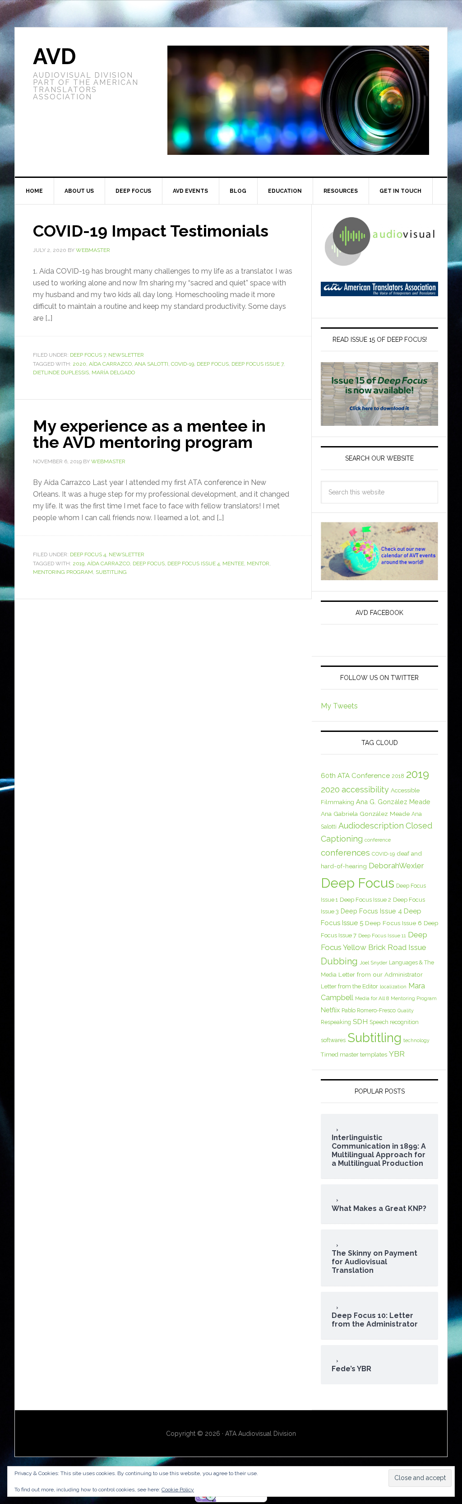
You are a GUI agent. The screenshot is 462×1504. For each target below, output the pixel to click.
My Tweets (339, 706)
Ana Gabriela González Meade (365, 813)
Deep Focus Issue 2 (365, 899)
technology (416, 1040)
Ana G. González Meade (393, 802)
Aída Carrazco (110, 364)
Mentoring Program (63, 572)
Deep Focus (213, 364)
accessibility (365, 789)
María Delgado (113, 372)
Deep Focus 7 (88, 355)
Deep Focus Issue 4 (193, 563)
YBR (397, 1053)
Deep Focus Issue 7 (257, 364)
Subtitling (111, 572)
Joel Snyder (373, 962)
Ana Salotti (151, 364)
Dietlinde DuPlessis (61, 372)
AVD (54, 56)
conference (378, 840)
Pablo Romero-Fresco (369, 1010)
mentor (258, 563)
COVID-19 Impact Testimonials (150, 230)
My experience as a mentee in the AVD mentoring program (149, 434)
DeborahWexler (396, 865)
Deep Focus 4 (88, 554)
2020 (79, 364)
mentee (233, 563)
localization (393, 986)
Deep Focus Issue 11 (382, 935)
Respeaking (336, 1022)
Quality (405, 1010)
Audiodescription (371, 825)
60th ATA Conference (355, 776)
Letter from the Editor (349, 986)
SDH (360, 1021)
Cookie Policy (178, 1489)
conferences (345, 852)
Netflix (330, 1010)
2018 (398, 776)
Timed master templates (354, 1054)
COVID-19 (182, 364)
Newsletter (126, 355)
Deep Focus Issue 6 (393, 923)
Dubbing (339, 961)
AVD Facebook (379, 612)
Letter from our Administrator (380, 974)
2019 (78, 563)
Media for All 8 (372, 998)
